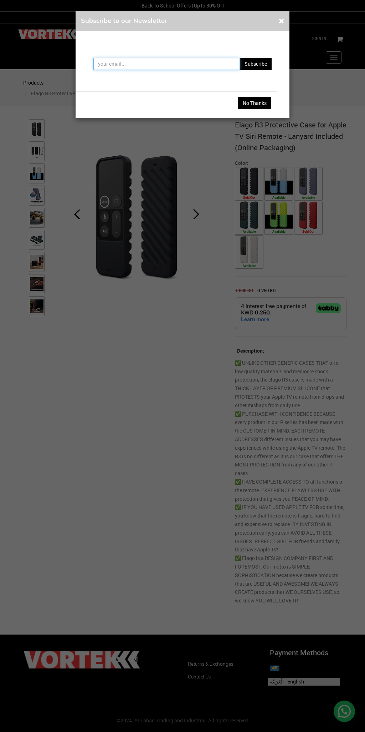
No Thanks (255, 103)
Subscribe (256, 63)
